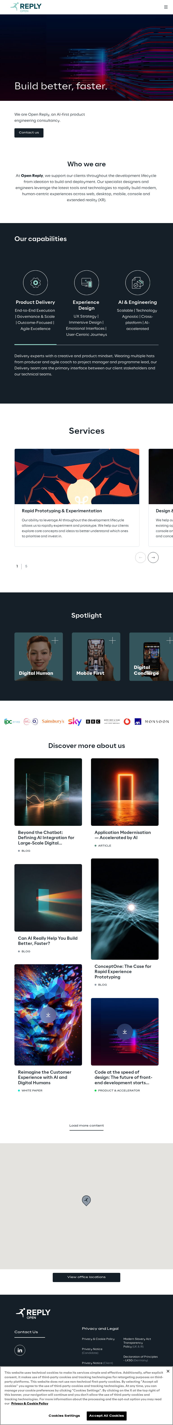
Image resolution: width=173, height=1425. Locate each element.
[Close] (168, 1371)
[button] (28, 133)
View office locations (86, 1277)
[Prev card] (140, 557)
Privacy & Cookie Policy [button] (98, 1339)
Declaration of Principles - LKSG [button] (140, 1358)
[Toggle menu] (166, 7)
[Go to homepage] (30, 7)
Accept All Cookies (106, 1415)
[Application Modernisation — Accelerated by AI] (125, 792)
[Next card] (153, 557)
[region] (86, 1395)
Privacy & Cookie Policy (29, 1403)
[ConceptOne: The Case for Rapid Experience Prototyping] (125, 909)
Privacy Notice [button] (92, 1351)
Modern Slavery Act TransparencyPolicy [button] (137, 1343)
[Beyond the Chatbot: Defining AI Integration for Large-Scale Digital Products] (48, 792)
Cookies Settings (64, 1415)
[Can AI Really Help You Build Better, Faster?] (48, 898)
